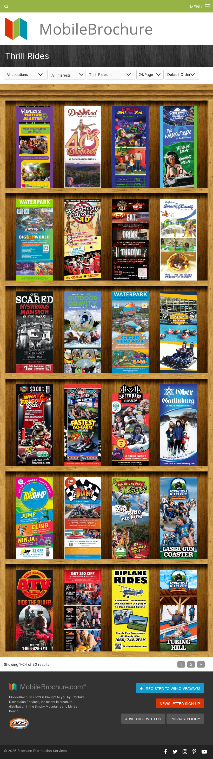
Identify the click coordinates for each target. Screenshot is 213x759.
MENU (196, 6)
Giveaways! (173, 688)
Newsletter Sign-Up (180, 703)
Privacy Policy (185, 718)
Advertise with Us (143, 718)
